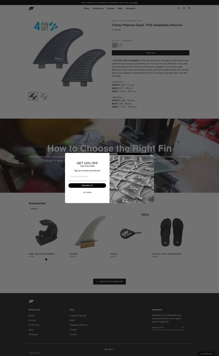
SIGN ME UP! (87, 185)
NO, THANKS (87, 192)
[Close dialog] (151, 155)
